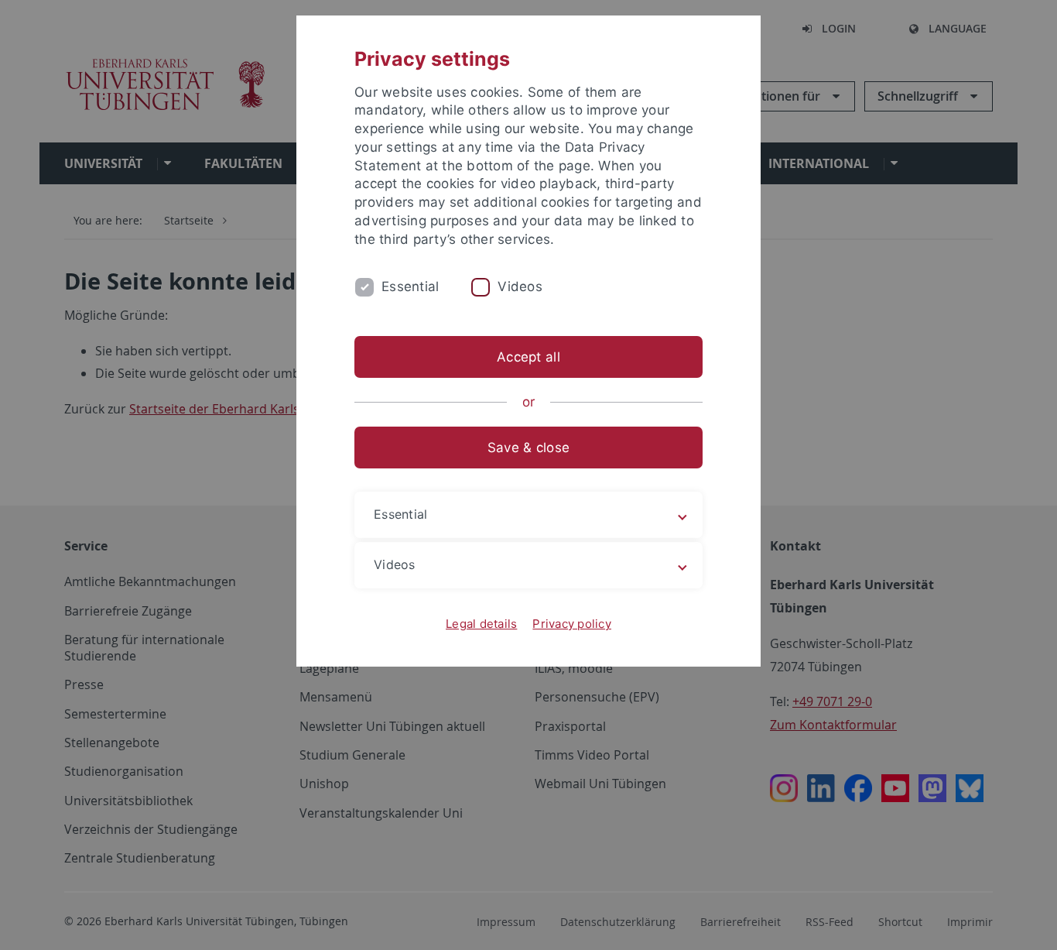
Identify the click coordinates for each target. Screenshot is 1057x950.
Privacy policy (571, 623)
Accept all (528, 357)
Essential (410, 286)
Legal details (481, 623)
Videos (520, 286)
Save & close (528, 447)
